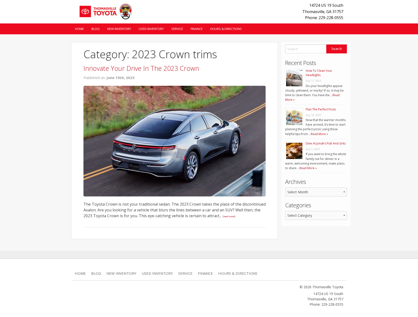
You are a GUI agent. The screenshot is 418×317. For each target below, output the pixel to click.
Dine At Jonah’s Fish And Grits (326, 143)
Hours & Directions (226, 29)
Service (177, 29)
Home (79, 29)
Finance (197, 29)
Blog (95, 29)
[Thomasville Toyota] (104, 11)
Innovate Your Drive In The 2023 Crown (141, 68)
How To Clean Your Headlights (319, 73)
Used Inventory (151, 29)
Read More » (319, 134)
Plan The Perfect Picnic (321, 109)
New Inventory (119, 29)
